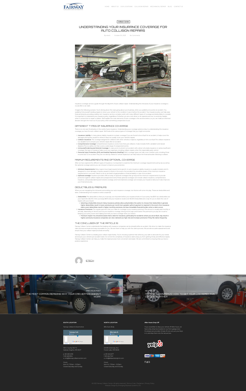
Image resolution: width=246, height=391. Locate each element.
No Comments (135, 35)
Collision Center (123, 22)
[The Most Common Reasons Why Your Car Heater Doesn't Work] (61, 294)
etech (108, 35)
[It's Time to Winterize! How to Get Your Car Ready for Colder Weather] (184, 294)
